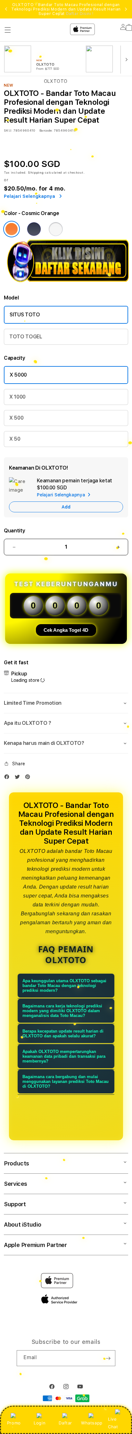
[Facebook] (8, 778)
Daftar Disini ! (80, 13)
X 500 (16, 418)
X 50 (15, 439)
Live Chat (113, 1422)
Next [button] (126, 9)
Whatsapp (92, 1422)
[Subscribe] (108, 1358)
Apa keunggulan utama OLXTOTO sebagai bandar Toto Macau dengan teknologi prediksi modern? (64, 985)
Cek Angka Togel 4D (66, 630)
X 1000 (17, 397)
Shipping (36, 172)
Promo (14, 1422)
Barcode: (46, 130)
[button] (66, 703)
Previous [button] (6, 9)
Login (39, 1422)
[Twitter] (18, 778)
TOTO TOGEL (25, 337)
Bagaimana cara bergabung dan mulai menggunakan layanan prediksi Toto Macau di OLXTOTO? (65, 1081)
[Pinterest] (29, 778)
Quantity (14, 531)
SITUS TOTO (25, 315)
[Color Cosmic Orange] (11, 229)
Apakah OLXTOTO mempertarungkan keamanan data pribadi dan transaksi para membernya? (63, 1056)
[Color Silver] (56, 229)
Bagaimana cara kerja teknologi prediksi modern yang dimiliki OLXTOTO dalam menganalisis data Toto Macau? (62, 1011)
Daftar (65, 1422)
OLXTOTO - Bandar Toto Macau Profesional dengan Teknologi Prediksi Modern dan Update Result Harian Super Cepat (66, 9)
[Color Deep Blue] (34, 229)
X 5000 (18, 375)
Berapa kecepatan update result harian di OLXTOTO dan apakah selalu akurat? (62, 1033)
